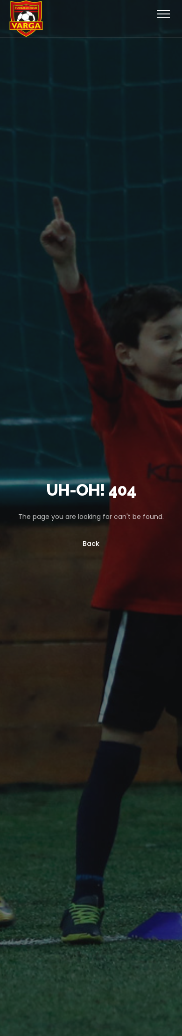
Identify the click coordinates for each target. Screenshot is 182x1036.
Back (91, 543)
